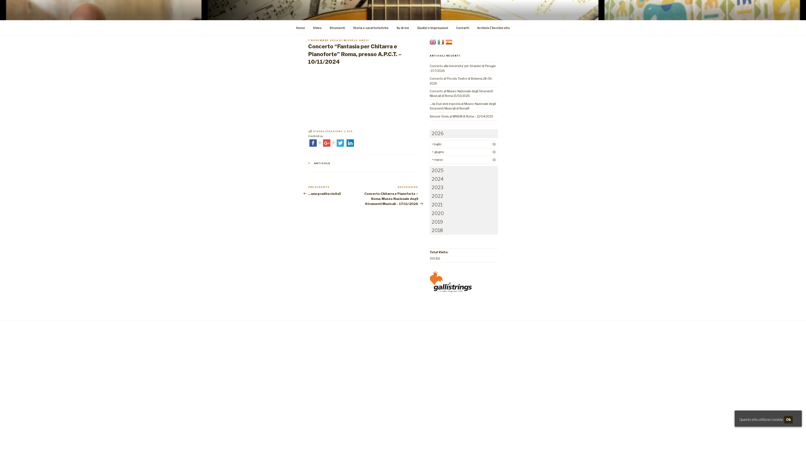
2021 (437, 204)
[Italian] (441, 42)
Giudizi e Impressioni (432, 28)
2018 (437, 230)
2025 (438, 170)
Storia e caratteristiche (371, 28)
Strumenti (337, 28)
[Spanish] (449, 42)
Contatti (462, 28)
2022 (437, 196)
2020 (438, 213)
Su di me (402, 28)
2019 (437, 222)
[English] (433, 42)
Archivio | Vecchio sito (493, 28)
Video (317, 28)
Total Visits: (439, 252)
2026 (438, 133)
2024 (438, 179)
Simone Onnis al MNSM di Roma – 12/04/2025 (461, 116)
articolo (322, 163)
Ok (788, 420)
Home (300, 28)
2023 (437, 187)
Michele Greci (356, 40)
